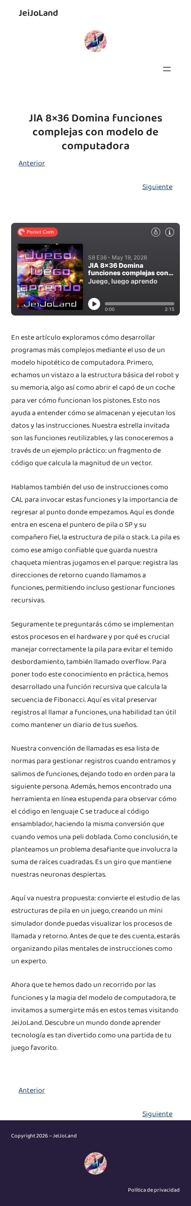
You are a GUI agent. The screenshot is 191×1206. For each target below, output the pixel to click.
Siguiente (157, 187)
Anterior (32, 163)
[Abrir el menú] (166, 69)
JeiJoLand (38, 13)
